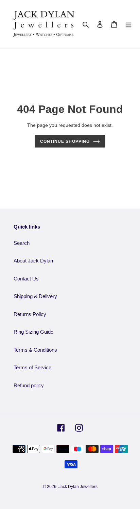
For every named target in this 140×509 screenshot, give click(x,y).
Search (22, 243)
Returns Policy (30, 314)
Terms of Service (32, 367)
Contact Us (26, 278)
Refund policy (29, 385)
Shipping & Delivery (35, 296)
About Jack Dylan (33, 260)
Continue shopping (65, 141)
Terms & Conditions (35, 350)
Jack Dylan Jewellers (78, 486)
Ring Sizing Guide (33, 332)
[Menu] (128, 24)
